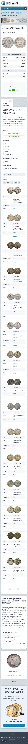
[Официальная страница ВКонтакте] (5, 741)
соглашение (12, 739)
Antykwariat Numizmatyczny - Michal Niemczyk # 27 (18, 201)
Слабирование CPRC (14, 136)
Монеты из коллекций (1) (11, 168)
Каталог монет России (7, 12)
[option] (14, 665)
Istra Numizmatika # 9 (18, 390)
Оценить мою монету (14, 133)
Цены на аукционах (7, 103)
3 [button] (15, 681)
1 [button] (12, 681)
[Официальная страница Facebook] (2, 741)
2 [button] (14, 681)
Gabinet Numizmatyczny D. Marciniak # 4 (17, 336)
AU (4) (6, 151)
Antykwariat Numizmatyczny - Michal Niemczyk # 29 (18, 228)
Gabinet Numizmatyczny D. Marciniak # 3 (17, 307)
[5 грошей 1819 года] (14, 42)
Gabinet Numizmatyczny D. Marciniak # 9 (17, 365)
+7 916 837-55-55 (14, 721)
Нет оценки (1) (9, 154)
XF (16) (7, 149)
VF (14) (7, 146)
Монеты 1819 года (16, 14)
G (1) (6, 143)
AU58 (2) (7, 161)
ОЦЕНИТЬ (14, 725)
